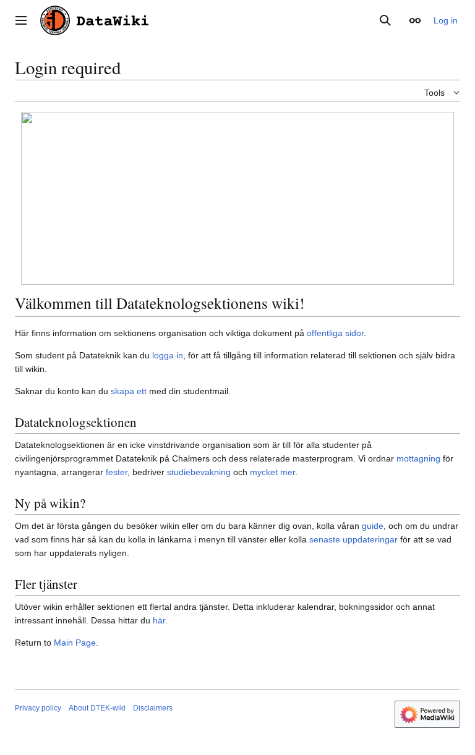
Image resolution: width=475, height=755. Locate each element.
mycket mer (272, 472)
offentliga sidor (335, 333)
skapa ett (129, 391)
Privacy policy (38, 708)
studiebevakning (199, 472)
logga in (167, 355)
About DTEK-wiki (97, 708)
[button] (21, 20)
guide (372, 526)
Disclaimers (153, 708)
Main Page (75, 642)
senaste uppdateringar (353, 539)
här (159, 620)
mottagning (418, 458)
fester (116, 472)
